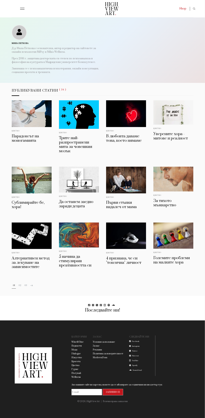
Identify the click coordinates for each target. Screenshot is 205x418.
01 (14, 285)
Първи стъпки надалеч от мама (121, 204)
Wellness (76, 377)
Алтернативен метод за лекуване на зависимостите (31, 263)
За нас (96, 345)
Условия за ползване (104, 342)
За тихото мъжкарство (164, 203)
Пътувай (76, 373)
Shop (182, 9)
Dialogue (76, 353)
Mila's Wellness (56, 52)
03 (25, 285)
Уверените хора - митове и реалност (170, 136)
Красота (75, 361)
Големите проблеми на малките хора (171, 260)
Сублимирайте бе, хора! (28, 204)
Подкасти (76, 345)
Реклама (97, 349)
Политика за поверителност (108, 353)
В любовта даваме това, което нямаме (124, 138)
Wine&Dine (77, 342)
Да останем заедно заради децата (76, 204)
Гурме (74, 369)
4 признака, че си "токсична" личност (123, 260)
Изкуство (76, 357)
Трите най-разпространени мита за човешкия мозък (75, 144)
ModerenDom (100, 357)
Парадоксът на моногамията (25, 138)
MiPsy (40, 52)
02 (20, 285)
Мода (74, 349)
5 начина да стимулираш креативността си (75, 261)
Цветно (16, 131)
